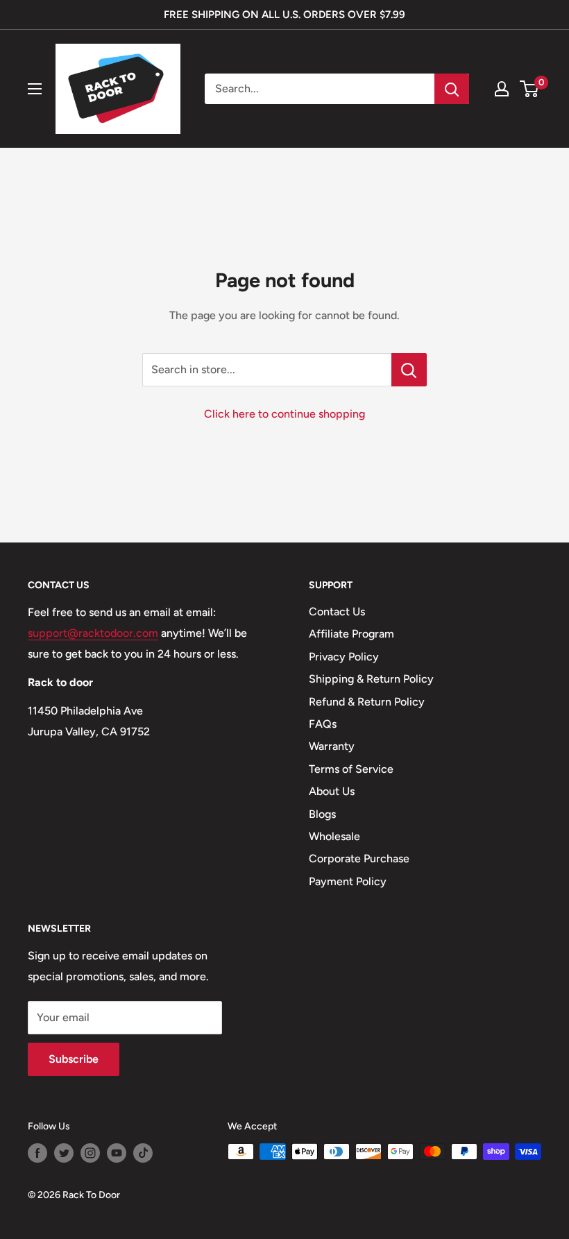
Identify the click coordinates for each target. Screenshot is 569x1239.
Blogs (322, 814)
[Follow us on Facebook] (37, 1153)
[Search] (451, 89)
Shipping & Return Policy (371, 678)
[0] (529, 88)
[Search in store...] (409, 369)
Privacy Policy (344, 656)
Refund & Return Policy (367, 701)
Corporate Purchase (359, 858)
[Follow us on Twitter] (64, 1153)
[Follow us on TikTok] (143, 1153)
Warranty (332, 746)
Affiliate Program (351, 633)
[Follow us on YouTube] (116, 1153)
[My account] (502, 88)
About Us (332, 791)
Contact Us (337, 611)
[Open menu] (35, 88)
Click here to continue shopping (284, 413)
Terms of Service (351, 769)
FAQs (323, 723)
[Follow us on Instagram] (90, 1153)
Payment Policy (348, 881)
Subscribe (74, 1059)
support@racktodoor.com (93, 633)
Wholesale (334, 836)
